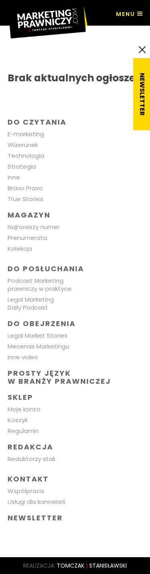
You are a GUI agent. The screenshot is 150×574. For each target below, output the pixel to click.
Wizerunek (23, 145)
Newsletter (35, 518)
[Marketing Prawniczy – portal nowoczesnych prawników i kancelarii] (48, 19)
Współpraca (26, 491)
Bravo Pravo (25, 188)
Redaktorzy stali (31, 459)
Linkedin (33, 533)
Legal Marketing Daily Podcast (31, 303)
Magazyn (29, 215)
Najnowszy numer (34, 227)
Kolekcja (20, 248)
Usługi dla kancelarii (36, 501)
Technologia (26, 155)
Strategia (22, 166)
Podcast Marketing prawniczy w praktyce (40, 284)
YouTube (71, 533)
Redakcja (30, 447)
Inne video (23, 357)
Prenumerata (27, 238)
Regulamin (23, 431)
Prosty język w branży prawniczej (59, 377)
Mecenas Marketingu (38, 346)
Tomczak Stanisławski (92, 566)
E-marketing (26, 134)
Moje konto (24, 409)
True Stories (25, 199)
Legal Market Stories (38, 335)
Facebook (15, 533)
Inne (14, 177)
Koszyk (18, 420)
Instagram (52, 533)
